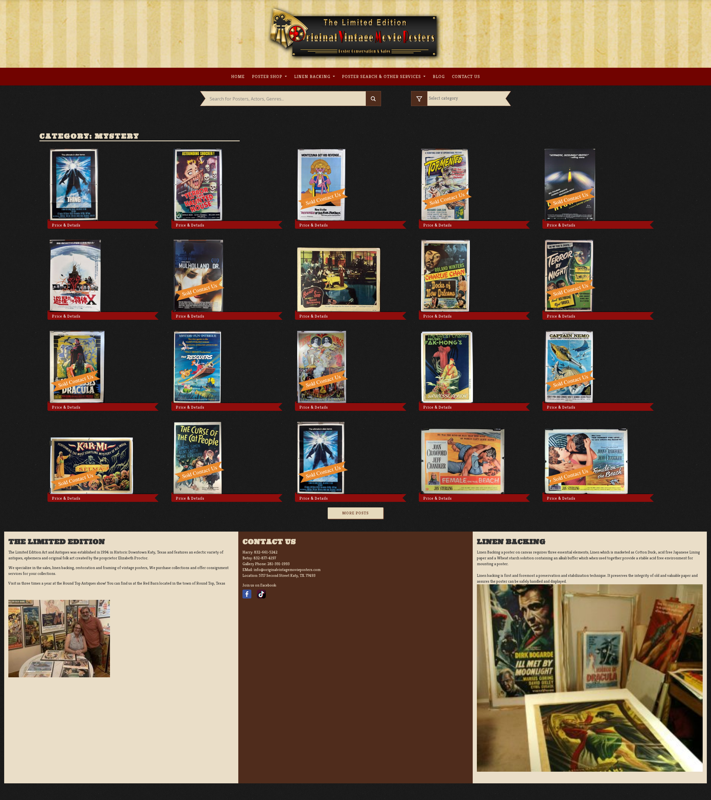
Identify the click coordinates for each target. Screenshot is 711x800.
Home (238, 76)
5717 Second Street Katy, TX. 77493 (287, 575)
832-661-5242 (265, 552)
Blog (439, 76)
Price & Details (66, 225)
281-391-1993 (278, 563)
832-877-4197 (265, 557)
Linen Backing (313, 76)
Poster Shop (268, 76)
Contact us (466, 76)
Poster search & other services (382, 76)
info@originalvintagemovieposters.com (287, 569)
